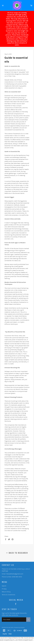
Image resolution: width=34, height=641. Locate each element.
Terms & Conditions (8, 595)
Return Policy (6, 592)
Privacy (4, 589)
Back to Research (18, 553)
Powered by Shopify (19, 627)
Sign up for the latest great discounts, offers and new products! (14, 614)
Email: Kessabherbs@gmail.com (12, 574)
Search (4, 586)
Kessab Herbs (10, 627)
